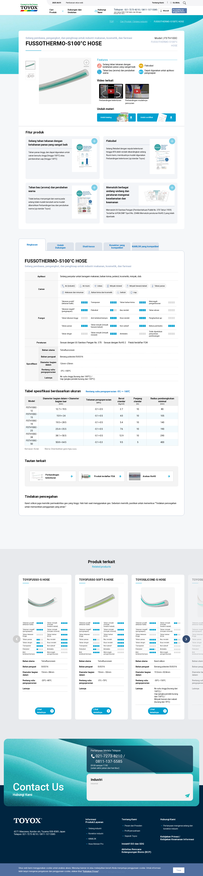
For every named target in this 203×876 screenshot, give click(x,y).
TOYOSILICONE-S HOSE (151, 579)
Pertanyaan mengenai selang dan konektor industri (178, 827)
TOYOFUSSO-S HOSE (36, 579)
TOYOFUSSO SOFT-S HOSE (96, 579)
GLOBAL (176, 3)
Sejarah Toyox (131, 836)
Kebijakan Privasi (90, 871)
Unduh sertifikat (146, 117)
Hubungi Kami (102, 11)
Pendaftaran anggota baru (178, 11)
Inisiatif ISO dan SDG (133, 843)
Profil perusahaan (132, 831)
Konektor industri (96, 833)
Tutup (178, 870)
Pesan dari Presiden (133, 826)
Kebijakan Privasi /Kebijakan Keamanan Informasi (177, 838)
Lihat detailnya (41, 711)
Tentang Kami (158, 3)
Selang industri (95, 828)
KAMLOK (92, 839)
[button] (17, 639)
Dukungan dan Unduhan (75, 11)
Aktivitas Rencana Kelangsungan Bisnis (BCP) (136, 850)
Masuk (166, 11)
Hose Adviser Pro (96, 844)
